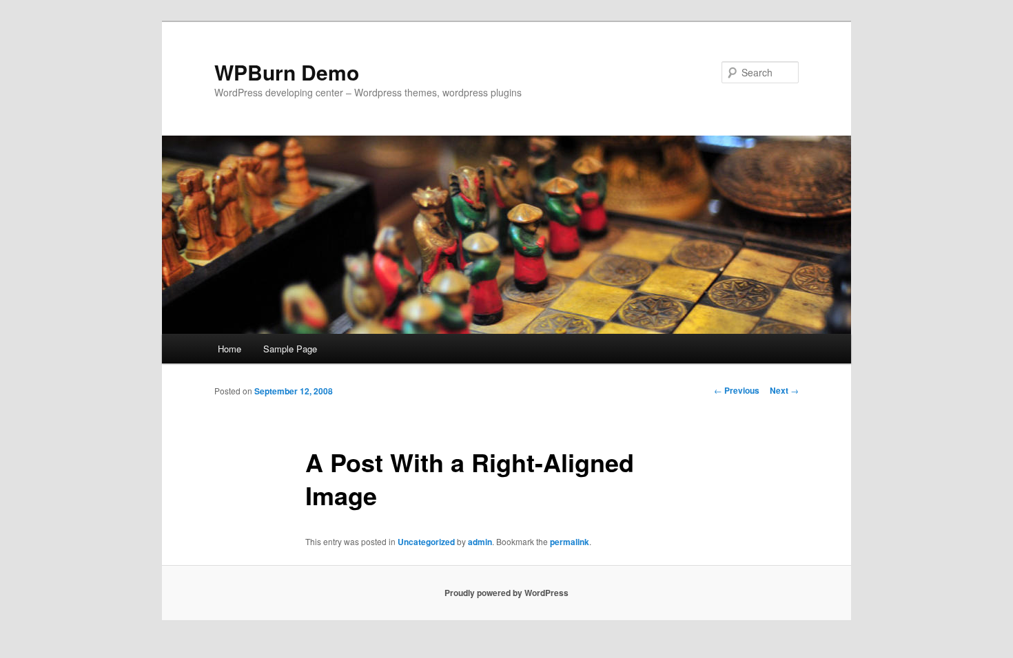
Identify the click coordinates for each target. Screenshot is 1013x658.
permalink (569, 541)
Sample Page (290, 348)
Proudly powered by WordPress (506, 592)
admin (480, 541)
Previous (736, 390)
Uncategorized (426, 541)
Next (784, 390)
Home (229, 348)
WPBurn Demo (286, 72)
